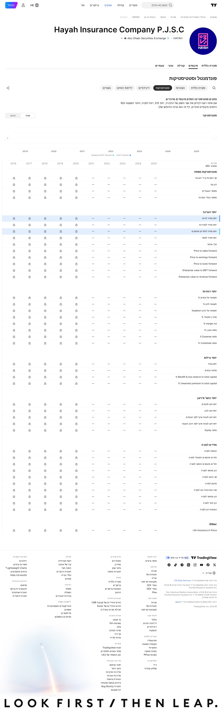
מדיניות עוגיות (114, 675)
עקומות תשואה (149, 644)
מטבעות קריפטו (149, 581)
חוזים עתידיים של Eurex (109, 606)
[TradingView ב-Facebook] (208, 565)
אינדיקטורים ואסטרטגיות (59, 606)
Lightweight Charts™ (16, 568)
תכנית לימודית (20, 595)
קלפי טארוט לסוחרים (111, 651)
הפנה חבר (66, 568)
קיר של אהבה (64, 564)
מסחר (68, 588)
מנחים (68, 578)
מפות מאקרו (150, 651)
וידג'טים (23, 560)
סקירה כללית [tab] (209, 65)
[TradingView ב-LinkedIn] (188, 565)
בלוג (119, 626)
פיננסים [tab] (193, 65)
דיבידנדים (152, 626)
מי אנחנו (117, 619)
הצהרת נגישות (114, 679)
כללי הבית (66, 575)
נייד (155, 664)
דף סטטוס (116, 689)
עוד (83, 5)
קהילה (120, 5)
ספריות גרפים (20, 564)
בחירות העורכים (63, 595)
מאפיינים (116, 560)
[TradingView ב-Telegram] (182, 565)
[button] (126, 5)
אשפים (67, 609)
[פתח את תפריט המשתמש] (23, 5)
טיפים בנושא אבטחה (111, 682)
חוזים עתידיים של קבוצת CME (106, 602)
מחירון (118, 564)
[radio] (27, 115)
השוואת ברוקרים (113, 588)
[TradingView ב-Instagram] (195, 565)
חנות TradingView (112, 647)
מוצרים (133, 5)
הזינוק (118, 592)
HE (32, 5)
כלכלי (154, 619)
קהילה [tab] (181, 65)
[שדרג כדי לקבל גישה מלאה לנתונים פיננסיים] (14, 178)
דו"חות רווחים (150, 623)
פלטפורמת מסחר (18, 575)
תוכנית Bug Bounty (111, 686)
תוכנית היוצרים (64, 571)
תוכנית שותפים (19, 592)
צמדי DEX (152, 588)
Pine (154, 592)
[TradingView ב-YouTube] (201, 565)
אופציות (153, 647)
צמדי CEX (152, 585)
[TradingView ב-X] (214, 565)
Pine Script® (150, 654)
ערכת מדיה (115, 637)
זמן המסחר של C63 (111, 654)
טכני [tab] (170, 65)
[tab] (198, 88)
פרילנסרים (66, 613)
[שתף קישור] (8, 88)
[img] (125, 38)
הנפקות (153, 630)
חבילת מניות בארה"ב (110, 609)
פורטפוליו (152, 640)
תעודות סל (151, 574)
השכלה (67, 592)
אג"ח (154, 578)
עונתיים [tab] (159, 65)
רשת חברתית (64, 560)
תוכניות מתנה (114, 571)
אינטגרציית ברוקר (18, 588)
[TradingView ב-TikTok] (175, 565)
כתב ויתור (116, 668)
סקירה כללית (115, 581)
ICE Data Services (182, 580)
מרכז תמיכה (115, 630)
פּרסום (23, 585)
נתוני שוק (116, 568)
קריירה (118, 634)
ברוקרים (94, 5)
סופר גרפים (151, 560)
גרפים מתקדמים (19, 571)
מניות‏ (154, 570)
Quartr (178, 602)
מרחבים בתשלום (63, 616)
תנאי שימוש (115, 664)
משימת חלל (115, 623)
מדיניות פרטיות (113, 672)
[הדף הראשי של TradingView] (214, 5)
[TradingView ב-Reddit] (169, 565)
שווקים (108, 5)
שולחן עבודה (150, 668)
